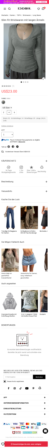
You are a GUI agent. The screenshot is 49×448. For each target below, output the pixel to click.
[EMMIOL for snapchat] (39, 388)
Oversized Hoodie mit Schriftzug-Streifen (8, 315)
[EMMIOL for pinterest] (33, 388)
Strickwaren (27, 15)
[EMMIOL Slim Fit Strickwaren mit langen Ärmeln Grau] (3, 103)
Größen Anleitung (7, 126)
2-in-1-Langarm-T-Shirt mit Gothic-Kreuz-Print (29, 315)
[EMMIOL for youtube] (26, 388)
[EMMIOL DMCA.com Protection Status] (30, 434)
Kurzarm (43, 314)
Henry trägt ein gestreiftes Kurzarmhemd (6, 275)
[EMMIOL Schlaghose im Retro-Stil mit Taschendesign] (29, 217)
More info (21, 142)
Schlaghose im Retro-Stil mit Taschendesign (29, 232)
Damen (12, 15)
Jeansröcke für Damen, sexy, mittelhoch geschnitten (29, 275)
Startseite (4, 15)
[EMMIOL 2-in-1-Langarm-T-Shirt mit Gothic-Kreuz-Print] (29, 301)
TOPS (19, 15)
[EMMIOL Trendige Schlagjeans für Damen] (10, 217)
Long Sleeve (37, 15)
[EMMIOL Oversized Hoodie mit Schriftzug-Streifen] (9, 301)
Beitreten (39, 377)
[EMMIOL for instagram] (15, 388)
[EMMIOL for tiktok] (20, 388)
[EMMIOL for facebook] (8, 388)
